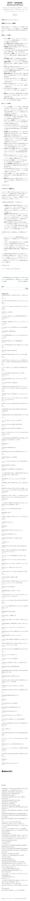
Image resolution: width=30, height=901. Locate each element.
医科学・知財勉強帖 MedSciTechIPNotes (15, 4)
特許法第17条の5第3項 (6, 833)
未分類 (8, 268)
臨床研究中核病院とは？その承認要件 (9, 457)
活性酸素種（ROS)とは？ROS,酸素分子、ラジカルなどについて (14, 393)
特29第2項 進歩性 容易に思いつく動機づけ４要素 (12, 538)
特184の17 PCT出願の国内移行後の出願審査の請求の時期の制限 (15, 848)
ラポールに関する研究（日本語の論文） (10, 382)
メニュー (15, 14)
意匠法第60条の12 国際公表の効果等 (9, 801)
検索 (2, 286)
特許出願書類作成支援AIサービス (8, 876)
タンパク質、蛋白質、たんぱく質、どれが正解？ (12, 420)
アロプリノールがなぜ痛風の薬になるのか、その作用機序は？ (14, 828)
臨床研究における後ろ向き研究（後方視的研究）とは (12, 428)
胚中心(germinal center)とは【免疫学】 (10, 703)
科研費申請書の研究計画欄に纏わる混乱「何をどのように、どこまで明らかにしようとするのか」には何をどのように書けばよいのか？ (15, 388)
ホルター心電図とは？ (6, 728)
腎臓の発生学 (4, 526)
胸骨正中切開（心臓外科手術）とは (9, 534)
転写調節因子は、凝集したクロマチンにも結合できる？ (13, 823)
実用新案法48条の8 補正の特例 (8, 846)
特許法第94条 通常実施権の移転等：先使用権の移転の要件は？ (14, 813)
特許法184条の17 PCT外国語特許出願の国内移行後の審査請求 (14, 845)
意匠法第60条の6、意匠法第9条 (8, 803)
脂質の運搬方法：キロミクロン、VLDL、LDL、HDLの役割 (13, 478)
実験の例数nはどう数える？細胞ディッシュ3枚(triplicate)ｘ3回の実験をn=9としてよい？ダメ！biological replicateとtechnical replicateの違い (15, 497)
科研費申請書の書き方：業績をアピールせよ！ (11, 590)
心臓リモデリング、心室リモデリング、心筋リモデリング (13, 627)
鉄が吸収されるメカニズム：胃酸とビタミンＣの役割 (12, 685)
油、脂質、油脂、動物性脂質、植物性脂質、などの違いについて (15, 639)
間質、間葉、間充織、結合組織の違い (9, 350)
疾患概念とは (4, 759)
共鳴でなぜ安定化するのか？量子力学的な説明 (11, 883)
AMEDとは (4, 699)
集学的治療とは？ (5, 443)
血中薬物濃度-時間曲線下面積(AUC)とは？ (10, 695)
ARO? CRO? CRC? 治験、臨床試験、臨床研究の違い (12, 424)
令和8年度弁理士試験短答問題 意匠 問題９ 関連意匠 (13, 796)
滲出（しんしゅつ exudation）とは (9, 654)
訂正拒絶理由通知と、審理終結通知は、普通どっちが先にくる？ (15, 623)
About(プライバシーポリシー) (7, 898)
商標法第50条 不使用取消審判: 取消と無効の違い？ (13, 469)
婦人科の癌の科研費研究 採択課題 (8, 860)
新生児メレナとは (5, 878)
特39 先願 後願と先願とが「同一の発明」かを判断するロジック (15, 619)
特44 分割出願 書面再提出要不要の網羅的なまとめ (12, 870)
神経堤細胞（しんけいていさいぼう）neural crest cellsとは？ (14, 559)
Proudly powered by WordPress (20, 898)
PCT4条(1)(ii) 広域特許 (6, 856)
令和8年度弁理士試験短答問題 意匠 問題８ (11, 800)
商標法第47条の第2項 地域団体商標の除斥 (10, 666)
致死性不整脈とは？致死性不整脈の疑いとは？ (11, 707)
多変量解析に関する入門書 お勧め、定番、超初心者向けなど (14, 545)
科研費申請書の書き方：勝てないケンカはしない (12, 635)
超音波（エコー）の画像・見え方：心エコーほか (12, 567)
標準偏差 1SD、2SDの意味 (7, 312)
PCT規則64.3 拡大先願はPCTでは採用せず (10, 853)
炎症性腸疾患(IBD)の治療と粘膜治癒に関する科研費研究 (13, 861)
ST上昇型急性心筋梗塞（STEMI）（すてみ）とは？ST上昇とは (14, 378)
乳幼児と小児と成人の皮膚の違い (8, 586)
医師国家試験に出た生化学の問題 (8, 611)
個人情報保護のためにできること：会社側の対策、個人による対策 (8, 279)
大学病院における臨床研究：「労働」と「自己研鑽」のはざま (14, 662)
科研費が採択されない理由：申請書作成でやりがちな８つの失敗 (15, 631)
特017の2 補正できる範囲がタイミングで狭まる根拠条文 (13, 719)
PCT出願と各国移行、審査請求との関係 (10, 577)
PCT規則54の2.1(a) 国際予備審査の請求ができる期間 (13, 855)
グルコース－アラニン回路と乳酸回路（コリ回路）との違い (14, 555)
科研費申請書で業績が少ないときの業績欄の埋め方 (12, 340)
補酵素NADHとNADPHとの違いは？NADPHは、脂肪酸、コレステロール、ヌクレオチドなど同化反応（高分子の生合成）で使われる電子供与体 (15, 490)
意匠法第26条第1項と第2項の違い (8, 795)
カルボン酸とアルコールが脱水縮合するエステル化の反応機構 (14, 327)
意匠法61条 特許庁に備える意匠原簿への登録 (11, 805)
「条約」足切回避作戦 (6, 841)
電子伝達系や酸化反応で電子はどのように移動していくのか (14, 863)
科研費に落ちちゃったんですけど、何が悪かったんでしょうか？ (15, 563)
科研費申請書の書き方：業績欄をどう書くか (11, 676)
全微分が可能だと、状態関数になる (9, 615)
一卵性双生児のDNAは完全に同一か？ (9, 711)
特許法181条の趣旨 (5, 831)
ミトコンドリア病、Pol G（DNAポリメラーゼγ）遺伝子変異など (15, 461)
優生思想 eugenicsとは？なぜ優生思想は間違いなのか (13, 743)
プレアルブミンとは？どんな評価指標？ (10, 658)
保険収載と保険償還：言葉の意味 (8, 465)
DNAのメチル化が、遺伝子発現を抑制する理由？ (12, 508)
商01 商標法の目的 (5, 888)
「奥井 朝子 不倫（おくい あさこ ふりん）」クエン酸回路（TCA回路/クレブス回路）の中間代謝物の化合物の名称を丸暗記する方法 (15, 361)
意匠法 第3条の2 (5, 798)
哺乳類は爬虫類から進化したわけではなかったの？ (12, 530)
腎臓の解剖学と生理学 (6, 512)
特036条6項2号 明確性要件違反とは (9, 447)
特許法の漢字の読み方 (6, 871)
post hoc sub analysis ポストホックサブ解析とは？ (12, 715)
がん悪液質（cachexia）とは (7, 522)
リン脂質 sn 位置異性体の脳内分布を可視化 (10, 868)
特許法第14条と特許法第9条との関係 (9, 840)
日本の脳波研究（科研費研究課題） (9, 331)
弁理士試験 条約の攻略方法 (7, 858)
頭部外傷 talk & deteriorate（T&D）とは (10, 763)
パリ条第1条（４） (5, 541)
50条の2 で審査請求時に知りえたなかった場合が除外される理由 (15, 830)
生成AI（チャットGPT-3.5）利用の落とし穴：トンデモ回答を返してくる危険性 (21, 279)
